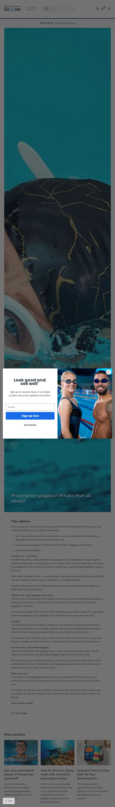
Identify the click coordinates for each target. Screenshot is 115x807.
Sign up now (30, 416)
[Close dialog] (108, 372)
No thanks (30, 425)
